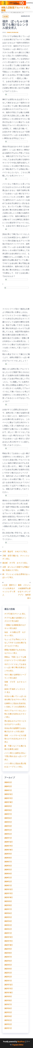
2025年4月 (8, 826)
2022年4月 (8, 968)
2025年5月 (8, 822)
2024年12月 (8, 841)
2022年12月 (8, 937)
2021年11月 (8, 988)
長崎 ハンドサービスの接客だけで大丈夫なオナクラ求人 (15, 738)
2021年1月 (8, 1028)
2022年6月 (8, 960)
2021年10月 (8, 992)
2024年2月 (8, 881)
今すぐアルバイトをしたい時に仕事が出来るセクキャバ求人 (15, 713)
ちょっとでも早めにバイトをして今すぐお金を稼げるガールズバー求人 (15, 642)
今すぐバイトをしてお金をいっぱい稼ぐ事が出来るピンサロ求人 (15, 667)
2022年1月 (8, 980)
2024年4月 (8, 873)
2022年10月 (8, 945)
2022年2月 (8, 976)
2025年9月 (8, 806)
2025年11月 (8, 798)
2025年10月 (8, 802)
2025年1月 (8, 838)
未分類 (5, 16)
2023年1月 (8, 933)
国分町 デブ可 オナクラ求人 (15, 563)
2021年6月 (8, 1008)
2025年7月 (8, 814)
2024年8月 (8, 857)
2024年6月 (8, 865)
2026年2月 (8, 786)
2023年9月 (8, 901)
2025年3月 (8, 830)
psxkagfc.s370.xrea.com (12, 32)
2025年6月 (8, 818)
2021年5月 (8, 1012)
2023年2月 (8, 929)
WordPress (21, 1041)
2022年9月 (8, 949)
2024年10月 (8, 849)
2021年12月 (8, 984)
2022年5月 (8, 964)
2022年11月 (8, 941)
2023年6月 (8, 913)
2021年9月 (8, 996)
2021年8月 (8, 1000)
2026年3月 (8, 782)
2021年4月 (8, 1016)
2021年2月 (8, 1024)
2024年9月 (8, 853)
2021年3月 (8, 1020)
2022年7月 (8, 956)
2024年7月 (8, 861)
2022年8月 (8, 953)
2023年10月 (8, 897)
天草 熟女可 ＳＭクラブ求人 (14, 551)
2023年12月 (8, 889)
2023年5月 (8, 917)
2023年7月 (8, 909)
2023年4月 (8, 921)
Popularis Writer (17, 1044)
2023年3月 (8, 925)
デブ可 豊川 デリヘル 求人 (14, 613)
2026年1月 (8, 790)
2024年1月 (8, 885)
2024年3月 (8, 877)
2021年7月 (8, 1004)
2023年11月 (8, 893)
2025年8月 (8, 810)
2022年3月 (8, 972)
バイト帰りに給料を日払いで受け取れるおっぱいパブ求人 (15, 756)
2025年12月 (8, 794)
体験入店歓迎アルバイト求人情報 (15, 9)
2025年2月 (8, 834)
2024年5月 (8, 869)
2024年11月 (8, 845)
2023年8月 (8, 905)
